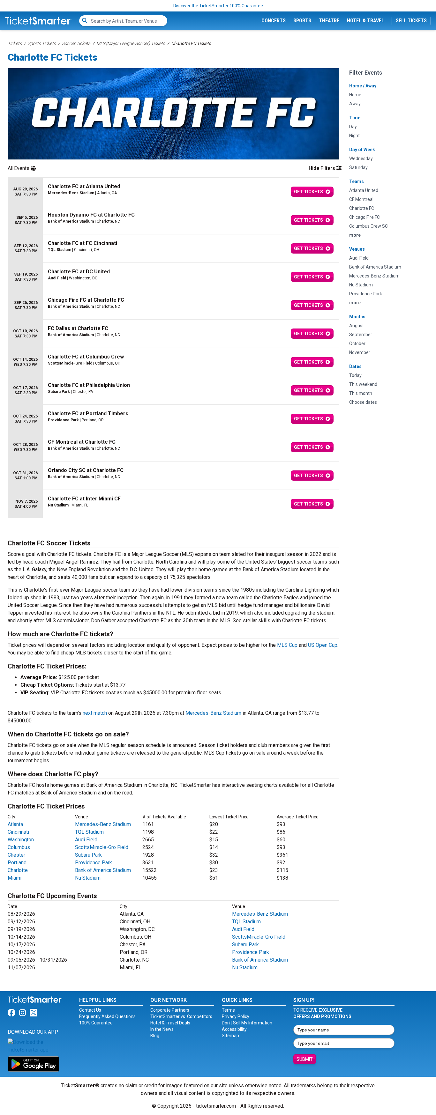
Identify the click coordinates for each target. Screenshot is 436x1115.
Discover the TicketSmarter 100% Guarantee (218, 5)
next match (95, 713)
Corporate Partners (169, 1010)
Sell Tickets (411, 21)
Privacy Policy (235, 1016)
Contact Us (90, 1010)
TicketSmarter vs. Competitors (181, 1016)
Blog (154, 1035)
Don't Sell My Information (247, 1022)
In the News (162, 1029)
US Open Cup (322, 645)
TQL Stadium (89, 832)
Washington (21, 840)
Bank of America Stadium (103, 870)
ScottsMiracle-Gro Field (101, 847)
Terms (228, 1010)
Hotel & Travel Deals (170, 1022)
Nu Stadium (88, 878)
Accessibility (234, 1029)
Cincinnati (18, 832)
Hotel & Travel (365, 21)
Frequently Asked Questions (107, 1016)
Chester (16, 855)
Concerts (273, 21)
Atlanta (15, 824)
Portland (17, 863)
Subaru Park (88, 855)
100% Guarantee (96, 1022)
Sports (302, 21)
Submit (305, 1059)
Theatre (329, 21)
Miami (14, 878)
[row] (173, 192)
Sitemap (230, 1035)
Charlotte (18, 870)
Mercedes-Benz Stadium (213, 713)
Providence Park (93, 863)
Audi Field (86, 840)
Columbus (19, 847)
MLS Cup (287, 645)
